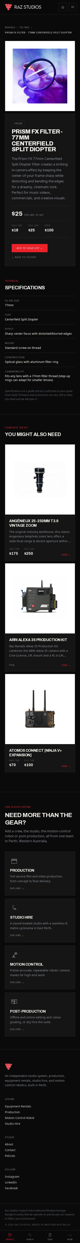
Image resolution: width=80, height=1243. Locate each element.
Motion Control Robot (19, 1118)
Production (12, 1112)
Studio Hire (12, 1124)
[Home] (63, 7)
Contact (10, 1150)
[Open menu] (73, 7)
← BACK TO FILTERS (24, 257)
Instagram (12, 1177)
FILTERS (24, 27)
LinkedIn (11, 1182)
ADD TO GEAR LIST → (30, 248)
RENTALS (10, 27)
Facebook (11, 1188)
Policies (10, 1156)
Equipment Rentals (18, 1106)
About (9, 1144)
